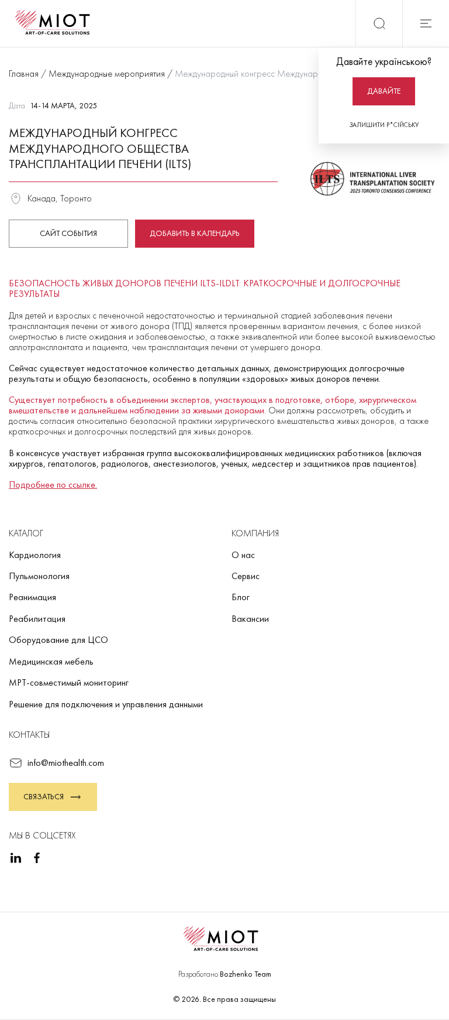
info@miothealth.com (65, 763)
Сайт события (68, 233)
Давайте (383, 90)
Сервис (246, 576)
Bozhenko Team (245, 973)
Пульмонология (39, 576)
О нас (243, 555)
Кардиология (35, 555)
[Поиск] (378, 23)
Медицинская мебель (51, 661)
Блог (241, 597)
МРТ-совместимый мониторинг (69, 682)
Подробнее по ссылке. (53, 484)
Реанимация (32, 597)
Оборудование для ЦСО (58, 640)
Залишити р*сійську (384, 125)
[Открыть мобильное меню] (425, 23)
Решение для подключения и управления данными (106, 704)
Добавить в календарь (195, 233)
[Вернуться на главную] (56, 23)
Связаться (43, 796)
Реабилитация (37, 618)
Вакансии (250, 618)
